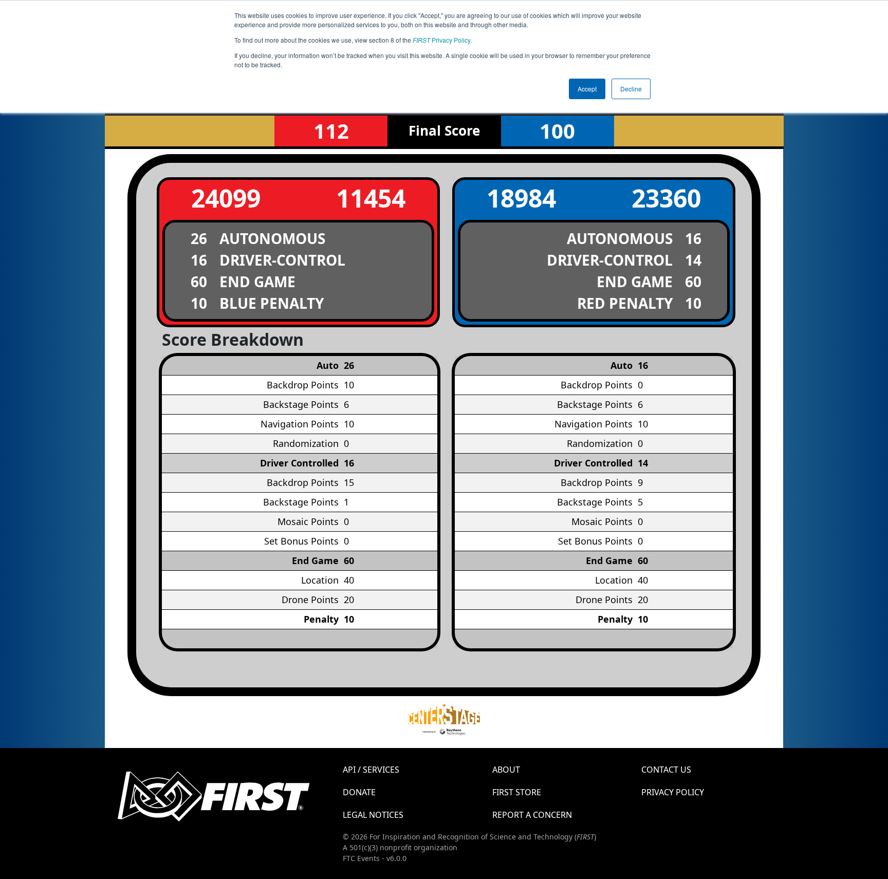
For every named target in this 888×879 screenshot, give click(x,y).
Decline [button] (631, 88)
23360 (666, 198)
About (506, 769)
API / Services (371, 769)
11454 (370, 198)
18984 (521, 198)
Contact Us (666, 769)
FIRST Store (516, 792)
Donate (359, 792)
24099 (226, 198)
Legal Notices (373, 814)
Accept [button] (587, 88)
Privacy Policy (441, 39)
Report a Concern (532, 814)
